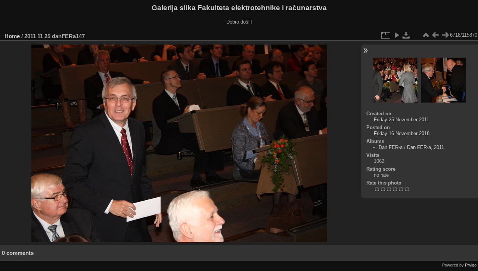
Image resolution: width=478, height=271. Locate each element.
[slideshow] (396, 35)
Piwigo (471, 265)
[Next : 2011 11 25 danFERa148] (445, 35)
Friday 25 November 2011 (401, 119)
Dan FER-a (391, 147)
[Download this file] (406, 35)
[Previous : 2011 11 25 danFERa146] (435, 35)
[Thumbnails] (426, 35)
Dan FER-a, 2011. (426, 147)
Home (12, 36)
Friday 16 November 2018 (401, 133)
